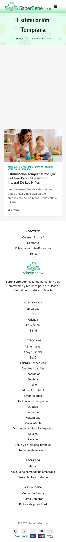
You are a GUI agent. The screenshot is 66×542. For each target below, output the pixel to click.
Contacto (33, 243)
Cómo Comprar (33, 499)
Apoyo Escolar (33, 352)
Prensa (33, 253)
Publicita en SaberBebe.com (33, 248)
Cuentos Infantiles (33, 368)
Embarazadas (33, 395)
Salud (33, 330)
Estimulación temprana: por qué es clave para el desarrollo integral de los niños (32, 178)
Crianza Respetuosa (33, 363)
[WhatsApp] (51, 531)
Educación (33, 325)
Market (33, 466)
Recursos (27, 169)
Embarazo (33, 308)
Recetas (33, 439)
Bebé (33, 314)
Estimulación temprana (20, 167)
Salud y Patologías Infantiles (33, 444)
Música (33, 434)
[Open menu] (57, 6)
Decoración (33, 374)
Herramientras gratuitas (33, 477)
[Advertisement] (33, 91)
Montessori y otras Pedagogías (33, 428)
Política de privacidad (33, 504)
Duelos (33, 385)
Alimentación (33, 346)
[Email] (33, 531)
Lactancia (33, 412)
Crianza (39, 167)
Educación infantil (33, 390)
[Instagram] (24, 531)
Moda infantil (33, 423)
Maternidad (33, 417)
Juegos (33, 406)
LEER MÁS (15, 210)
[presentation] (33, 145)
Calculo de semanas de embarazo (33, 472)
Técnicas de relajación (33, 450)
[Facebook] (15, 531)
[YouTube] (42, 531)
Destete (33, 379)
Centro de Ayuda (33, 493)
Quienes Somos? (33, 237)
